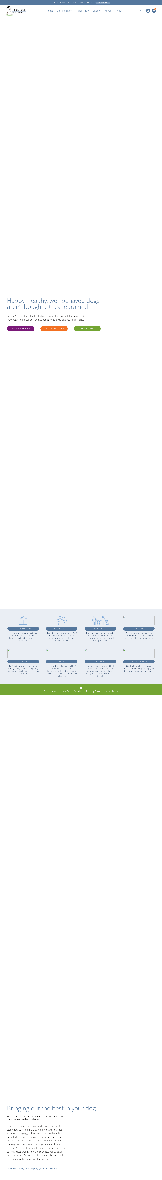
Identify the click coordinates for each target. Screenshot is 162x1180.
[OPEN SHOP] (100, 10)
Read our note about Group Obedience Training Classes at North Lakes (81, 691)
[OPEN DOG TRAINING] (71, 10)
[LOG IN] (148, 11)
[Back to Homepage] (15, 11)
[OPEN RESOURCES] (88, 10)
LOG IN (143, 10)
